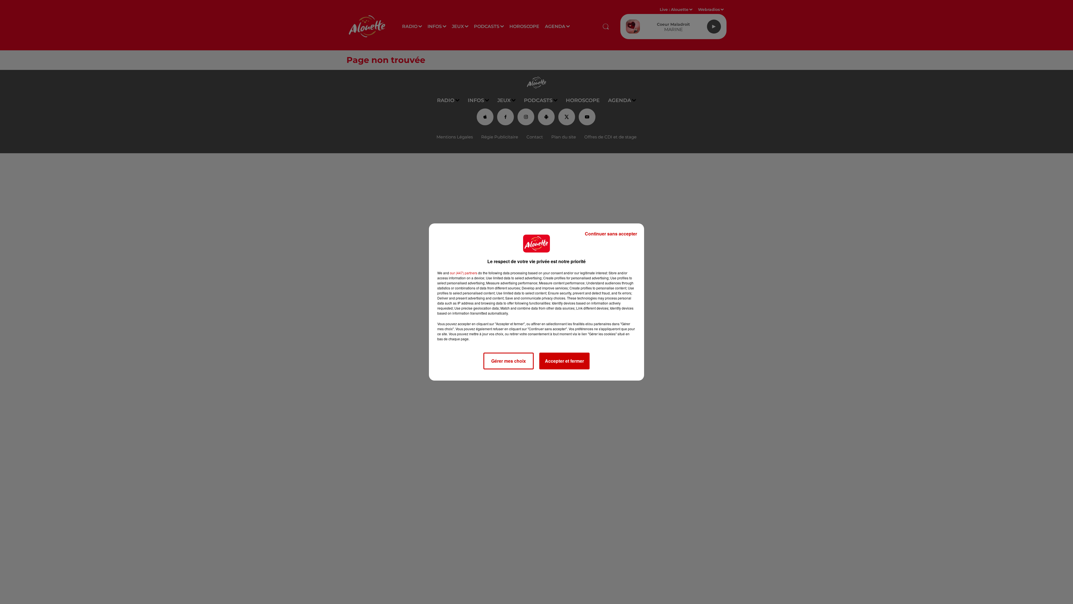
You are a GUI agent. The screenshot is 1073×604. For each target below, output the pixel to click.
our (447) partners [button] (463, 272)
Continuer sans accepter (611, 233)
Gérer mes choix (508, 361)
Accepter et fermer (564, 361)
